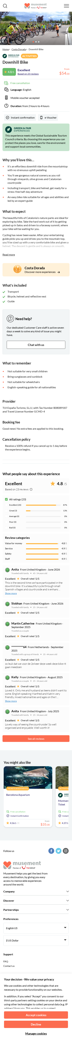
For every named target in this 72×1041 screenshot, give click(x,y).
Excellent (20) (15, 505)
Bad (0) (12, 527)
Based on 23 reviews (28, 73)
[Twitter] (58, 851)
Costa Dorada (19, 49)
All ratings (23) (17, 499)
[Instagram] (65, 851)
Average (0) (14, 516)
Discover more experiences (40, 271)
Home (6, 49)
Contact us (9, 965)
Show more (11, 593)
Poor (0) (12, 522)
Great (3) (13, 510)
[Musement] (35, 6)
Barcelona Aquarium (18, 794)
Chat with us (36, 345)
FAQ (5, 961)
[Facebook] (51, 851)
